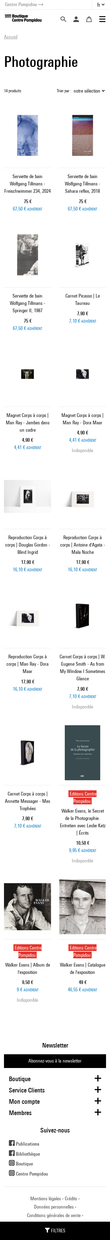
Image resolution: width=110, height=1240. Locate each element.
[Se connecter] (76, 19)
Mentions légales (45, 1199)
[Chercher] (63, 19)
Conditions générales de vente (54, 1215)
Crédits (71, 1199)
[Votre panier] (89, 19)
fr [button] (98, 5)
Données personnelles (54, 1207)
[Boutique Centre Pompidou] (23, 18)
